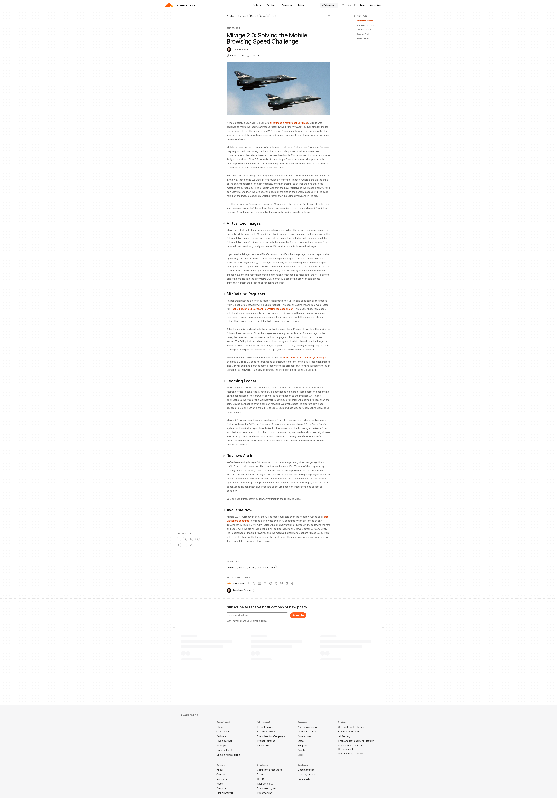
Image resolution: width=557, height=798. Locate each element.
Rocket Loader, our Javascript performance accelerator (262, 308)
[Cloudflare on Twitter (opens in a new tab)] (254, 583)
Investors (221, 779)
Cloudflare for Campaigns (271, 736)
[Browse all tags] (328, 15)
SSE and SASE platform (351, 726)
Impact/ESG (263, 745)
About (219, 769)
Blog (300, 754)
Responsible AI (265, 783)
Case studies (304, 736)
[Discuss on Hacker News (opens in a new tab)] (179, 539)
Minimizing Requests (366, 25)
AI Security (344, 736)
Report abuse (264, 792)
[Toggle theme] (349, 5)
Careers (220, 774)
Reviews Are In (363, 34)
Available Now (363, 38)
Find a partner (224, 740)
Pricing (301, 5)
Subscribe (298, 615)
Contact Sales (375, 5)
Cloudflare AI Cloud (349, 731)
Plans (219, 726)
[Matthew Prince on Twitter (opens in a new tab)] (254, 590)
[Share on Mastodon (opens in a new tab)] (179, 545)
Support (302, 745)
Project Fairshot (266, 740)
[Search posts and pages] (355, 5)
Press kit (221, 788)
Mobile (253, 16)
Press (219, 783)
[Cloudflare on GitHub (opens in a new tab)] (276, 583)
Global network (224, 792)
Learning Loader (364, 29)
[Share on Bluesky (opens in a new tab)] (197, 539)
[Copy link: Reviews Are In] (225, 455)
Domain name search (228, 754)
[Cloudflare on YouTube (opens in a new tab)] (265, 583)
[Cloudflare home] (180, 5)
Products (257, 5)
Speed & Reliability (266, 567)
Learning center (306, 774)
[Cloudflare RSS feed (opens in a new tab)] (248, 583)
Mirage (243, 16)
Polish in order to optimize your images (304, 357)
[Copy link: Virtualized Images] (225, 223)
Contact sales (223, 731)
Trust (260, 774)
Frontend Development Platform (356, 740)
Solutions (271, 5)
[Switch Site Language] (343, 5)
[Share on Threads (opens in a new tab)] (185, 545)
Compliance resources (269, 769)
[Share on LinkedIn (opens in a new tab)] (191, 539)
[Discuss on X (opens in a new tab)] (185, 539)
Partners (221, 736)
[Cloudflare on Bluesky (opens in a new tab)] (281, 583)
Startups (221, 745)
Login (362, 5)
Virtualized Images (365, 21)
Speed (263, 16)
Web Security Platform (350, 753)
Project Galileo (265, 726)
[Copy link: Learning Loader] (225, 381)
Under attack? (224, 750)
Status (301, 740)
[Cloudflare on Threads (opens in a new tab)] (287, 583)
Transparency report (268, 788)
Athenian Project (266, 731)
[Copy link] (191, 545)
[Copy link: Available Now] (225, 510)
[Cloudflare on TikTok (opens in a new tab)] (292, 583)
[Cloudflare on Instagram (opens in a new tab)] (270, 583)
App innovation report (310, 726)
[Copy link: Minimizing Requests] (225, 294)
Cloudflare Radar (307, 731)
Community (304, 779)
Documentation (306, 769)
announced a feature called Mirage (289, 122)
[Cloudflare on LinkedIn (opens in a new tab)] (259, 583)
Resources (287, 5)
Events (301, 750)
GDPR (260, 779)
